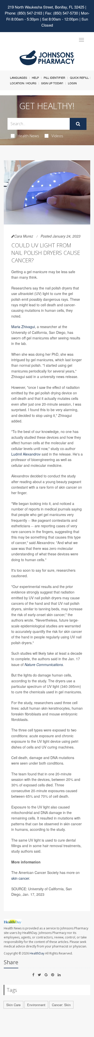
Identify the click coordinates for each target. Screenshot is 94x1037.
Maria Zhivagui (23, 326)
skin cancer (20, 878)
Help (35, 78)
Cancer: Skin (61, 1004)
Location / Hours (23, 83)
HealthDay (37, 953)
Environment (36, 1004)
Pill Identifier (54, 78)
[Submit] (78, 124)
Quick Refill (79, 78)
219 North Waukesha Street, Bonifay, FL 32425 (46, 7)
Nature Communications (44, 664)
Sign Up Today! (52, 83)
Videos (57, 135)
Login (72, 83)
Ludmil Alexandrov (26, 454)
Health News (28, 135)
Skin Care (13, 1004)
